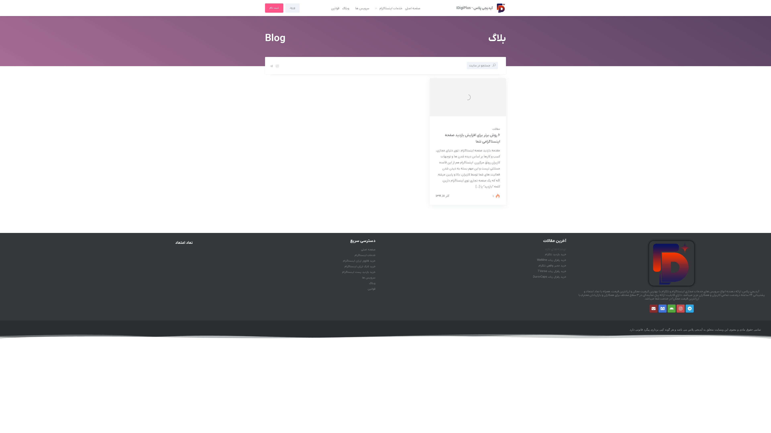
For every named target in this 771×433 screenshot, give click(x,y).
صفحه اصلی (412, 8)
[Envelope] (654, 309)
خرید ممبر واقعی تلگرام (552, 266)
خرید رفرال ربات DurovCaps (549, 277)
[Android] (672, 309)
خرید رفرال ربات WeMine (551, 260)
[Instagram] (681, 309)
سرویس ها (362, 8)
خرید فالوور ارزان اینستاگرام (359, 261)
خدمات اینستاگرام (390, 8)
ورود (292, 8)
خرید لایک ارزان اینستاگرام (360, 266)
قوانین (335, 8)
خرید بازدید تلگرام (555, 254)
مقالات (496, 129)
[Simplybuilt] (663, 309)
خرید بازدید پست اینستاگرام (358, 272)
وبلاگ (345, 8)
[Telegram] (690, 309)
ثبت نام (274, 8)
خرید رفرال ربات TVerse (551, 271)
